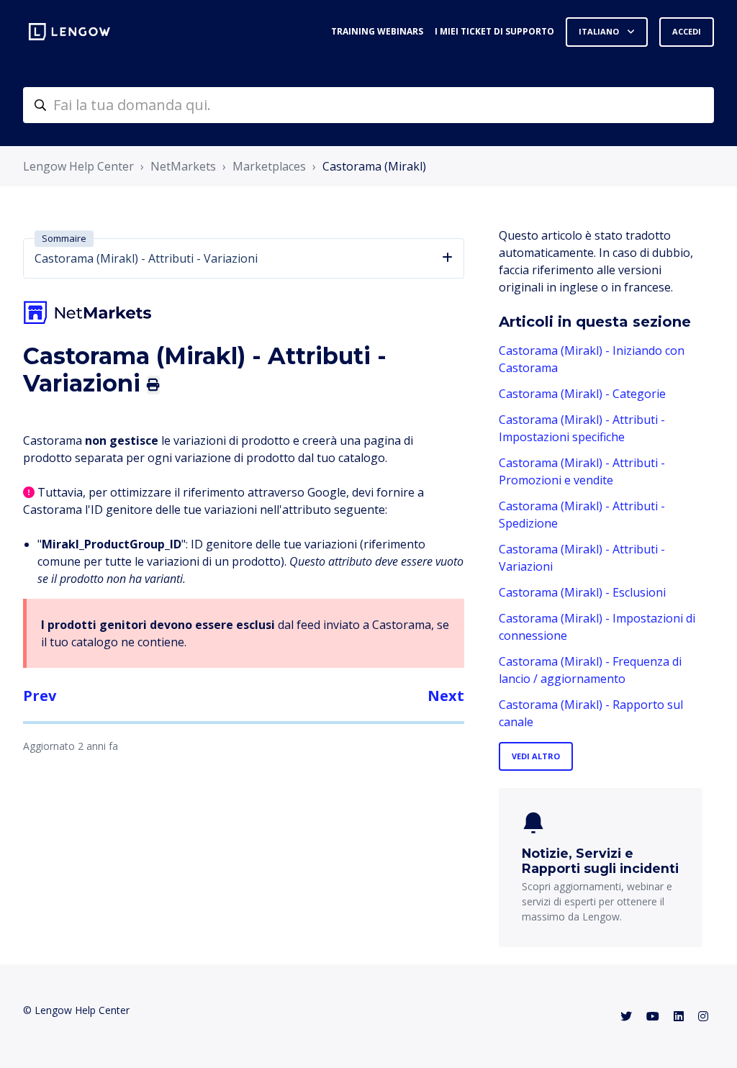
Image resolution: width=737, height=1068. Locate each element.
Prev (39, 695)
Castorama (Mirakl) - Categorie (582, 394)
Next (446, 695)
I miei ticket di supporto (494, 31)
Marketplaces (269, 166)
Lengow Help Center (78, 166)
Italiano (600, 31)
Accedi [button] (686, 31)
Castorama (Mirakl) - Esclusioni (582, 592)
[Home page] (69, 31)
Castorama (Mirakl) (374, 166)
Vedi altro (536, 756)
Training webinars (377, 31)
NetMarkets (183, 166)
